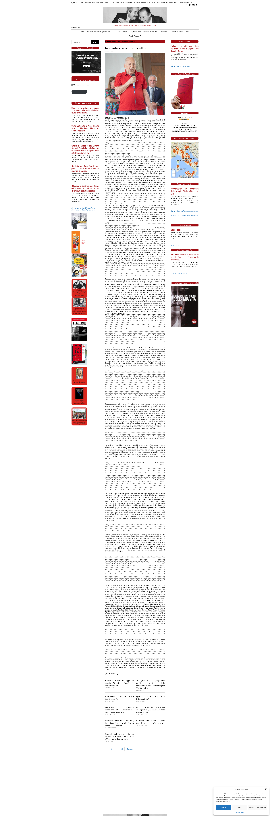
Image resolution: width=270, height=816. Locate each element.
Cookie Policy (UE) (186, 3)
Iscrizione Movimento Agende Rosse (96, 3)
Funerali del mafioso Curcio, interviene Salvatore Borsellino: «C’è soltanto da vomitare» (119, 736)
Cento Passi (176, 230)
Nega (239, 807)
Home (81, 3)
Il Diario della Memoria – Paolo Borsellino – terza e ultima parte (150, 721)
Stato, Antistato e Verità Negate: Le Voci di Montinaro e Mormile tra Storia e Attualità (85, 128)
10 (122, 749)
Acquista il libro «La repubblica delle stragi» (184, 215)
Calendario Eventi (167, 3)
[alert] (85, 85)
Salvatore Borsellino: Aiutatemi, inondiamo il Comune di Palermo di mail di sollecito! (119, 723)
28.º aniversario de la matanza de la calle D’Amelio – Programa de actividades (184, 257)
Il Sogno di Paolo (129, 3)
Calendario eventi (79, 92)
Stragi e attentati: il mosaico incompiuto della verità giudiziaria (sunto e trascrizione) (85, 110)
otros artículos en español (179, 273)
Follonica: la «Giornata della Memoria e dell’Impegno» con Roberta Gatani (184, 48)
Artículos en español (143, 3)
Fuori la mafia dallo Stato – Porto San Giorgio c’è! (119, 697)
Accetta (223, 807)
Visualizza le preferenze (257, 807)
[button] (266, 790)
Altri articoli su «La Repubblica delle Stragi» (184, 211)
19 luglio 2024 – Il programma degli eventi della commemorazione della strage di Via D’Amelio (150, 684)
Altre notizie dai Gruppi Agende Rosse (83, 208)
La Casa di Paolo (116, 3)
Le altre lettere (175, 245)
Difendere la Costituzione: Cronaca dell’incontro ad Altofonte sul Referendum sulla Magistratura (85, 188)
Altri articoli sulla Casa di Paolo (180, 66)
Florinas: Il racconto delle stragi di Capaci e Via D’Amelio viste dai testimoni (150, 710)
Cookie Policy (240, 812)
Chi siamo (155, 3)
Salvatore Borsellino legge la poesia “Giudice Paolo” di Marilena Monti (119, 683)
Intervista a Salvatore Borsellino (126, 48)
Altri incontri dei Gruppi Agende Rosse (83, 210)
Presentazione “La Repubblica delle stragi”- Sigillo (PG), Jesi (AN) (184, 191)
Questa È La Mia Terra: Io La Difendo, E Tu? (150, 697)
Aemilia (176, 3)
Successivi (130, 749)
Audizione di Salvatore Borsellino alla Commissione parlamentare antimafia (119, 710)
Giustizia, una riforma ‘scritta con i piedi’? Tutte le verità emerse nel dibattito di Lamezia (85, 168)
